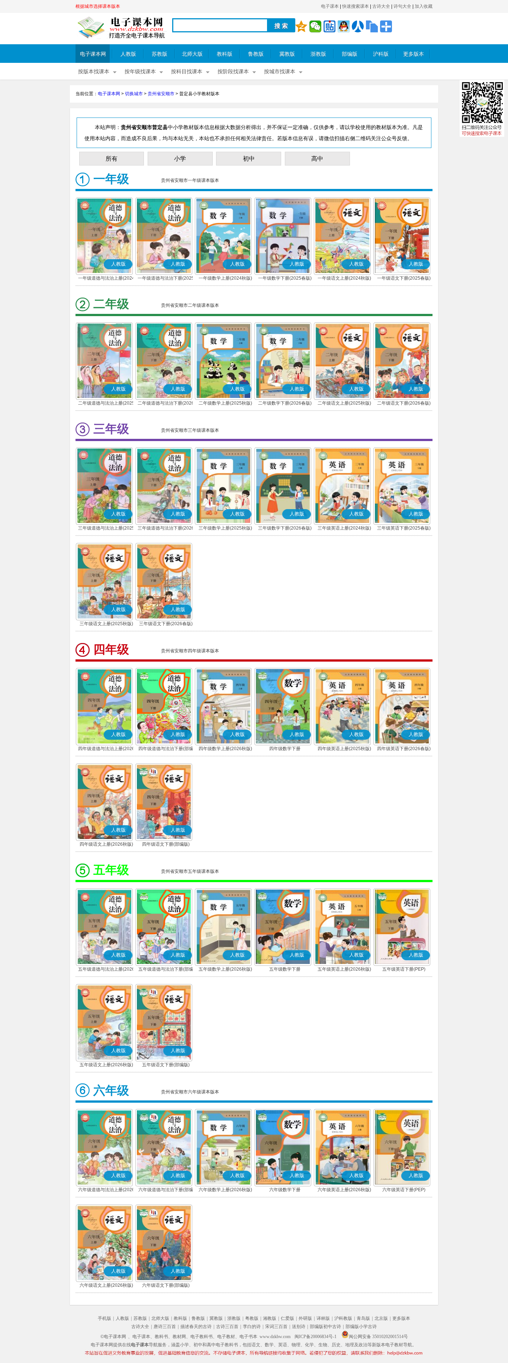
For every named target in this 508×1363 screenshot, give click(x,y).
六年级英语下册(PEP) (403, 1189)
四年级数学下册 (284, 748)
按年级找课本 (140, 71)
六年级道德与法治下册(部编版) (165, 1190)
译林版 (323, 1318)
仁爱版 (287, 1318)
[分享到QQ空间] (301, 26)
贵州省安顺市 (161, 93)
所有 (112, 158)
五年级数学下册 (284, 969)
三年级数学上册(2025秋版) (225, 528)
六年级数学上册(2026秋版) (225, 1189)
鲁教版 (256, 54)
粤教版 (251, 1318)
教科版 (224, 54)
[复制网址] (372, 26)
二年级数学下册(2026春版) (285, 403)
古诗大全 (381, 6)
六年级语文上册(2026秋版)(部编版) (106, 1286)
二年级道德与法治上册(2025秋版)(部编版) (106, 404)
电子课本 (330, 6)
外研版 (305, 1318)
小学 (180, 158)
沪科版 (381, 54)
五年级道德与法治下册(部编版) (165, 970)
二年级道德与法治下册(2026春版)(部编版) (166, 404)
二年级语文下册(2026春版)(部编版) (404, 404)
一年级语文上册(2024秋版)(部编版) (344, 279)
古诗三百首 (227, 1326)
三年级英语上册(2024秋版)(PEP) (344, 528)
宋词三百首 (276, 1326)
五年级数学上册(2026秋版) (225, 969)
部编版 (349, 54)
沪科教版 (343, 1318)
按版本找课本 (93, 71)
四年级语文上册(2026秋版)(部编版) (106, 845)
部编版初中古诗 (325, 1326)
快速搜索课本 (355, 6)
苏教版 (159, 54)
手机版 (104, 1318)
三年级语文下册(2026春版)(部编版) (166, 624)
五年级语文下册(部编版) (166, 1064)
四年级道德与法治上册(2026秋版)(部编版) (106, 749)
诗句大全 (402, 6)
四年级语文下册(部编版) (166, 844)
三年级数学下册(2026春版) (285, 528)
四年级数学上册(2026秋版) (225, 748)
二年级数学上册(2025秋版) (225, 403)
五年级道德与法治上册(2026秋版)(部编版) (106, 970)
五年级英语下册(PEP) (403, 969)
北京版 (381, 1318)
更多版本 (413, 54)
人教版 (128, 54)
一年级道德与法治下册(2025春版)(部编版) (166, 279)
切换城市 (134, 93)
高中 (317, 158)
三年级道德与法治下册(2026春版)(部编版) (166, 528)
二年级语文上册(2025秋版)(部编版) (344, 404)
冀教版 (287, 54)
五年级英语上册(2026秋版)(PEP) (344, 970)
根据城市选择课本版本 (97, 6)
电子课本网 (93, 54)
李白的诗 (252, 1326)
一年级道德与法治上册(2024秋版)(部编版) (106, 279)
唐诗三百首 (165, 1326)
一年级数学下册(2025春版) (285, 278)
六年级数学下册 (284, 1189)
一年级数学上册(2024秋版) (225, 278)
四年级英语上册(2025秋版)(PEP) (344, 749)
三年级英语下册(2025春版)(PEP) (404, 528)
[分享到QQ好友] (344, 26)
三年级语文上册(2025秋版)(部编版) (106, 624)
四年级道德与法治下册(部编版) (165, 749)
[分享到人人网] (358, 26)
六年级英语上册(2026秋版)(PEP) (344, 1190)
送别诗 (298, 1326)
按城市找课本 (279, 71)
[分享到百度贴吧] (329, 26)
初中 (249, 158)
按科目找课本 (186, 71)
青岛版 (363, 1318)
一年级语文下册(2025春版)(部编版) (404, 279)
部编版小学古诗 (361, 1326)
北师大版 (192, 54)
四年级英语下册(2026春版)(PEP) (404, 749)
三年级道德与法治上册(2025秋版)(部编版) (106, 528)
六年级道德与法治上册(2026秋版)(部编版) (106, 1190)
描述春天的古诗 (196, 1326)
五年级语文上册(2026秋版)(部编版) (106, 1065)
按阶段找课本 (233, 71)
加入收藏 (424, 6)
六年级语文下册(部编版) (166, 1285)
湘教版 (269, 1318)
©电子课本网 (113, 1336)
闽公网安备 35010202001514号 (378, 1336)
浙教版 (318, 54)
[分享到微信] (315, 26)
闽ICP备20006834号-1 (316, 1336)
